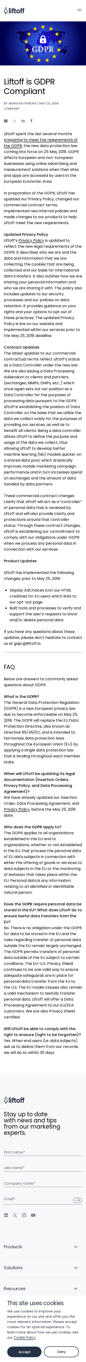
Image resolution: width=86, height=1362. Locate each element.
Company (12, 109)
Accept (24, 1352)
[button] (79, 10)
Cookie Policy (25, 1337)
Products (13, 1247)
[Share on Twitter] (14, 120)
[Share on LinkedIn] (23, 121)
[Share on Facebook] (31, 121)
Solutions (13, 1268)
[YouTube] (33, 1215)
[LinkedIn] (6, 1215)
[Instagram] (24, 1215)
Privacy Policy (31, 240)
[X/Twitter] (15, 1215)
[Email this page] (6, 121)
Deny (61, 1351)
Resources (15, 1289)
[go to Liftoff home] (14, 10)
